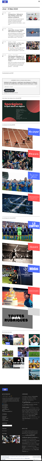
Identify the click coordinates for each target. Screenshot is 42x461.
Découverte (10, 28)
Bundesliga (24, 399)
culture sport (26, 437)
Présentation (4, 416)
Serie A (27, 415)
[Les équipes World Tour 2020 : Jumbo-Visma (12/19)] (34, 363)
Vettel (27, 451)
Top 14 (39, 417)
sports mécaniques (26, 449)
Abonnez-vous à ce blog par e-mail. (21, 80)
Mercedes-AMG (24, 444)
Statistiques (24, 417)
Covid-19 (23, 435)
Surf (27, 417)
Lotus (35, 443)
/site (5, 409)
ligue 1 (33, 443)
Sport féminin (32, 415)
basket (29, 432)
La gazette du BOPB (31, 409)
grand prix (33, 440)
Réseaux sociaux (5, 418)
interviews (27, 442)
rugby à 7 (23, 415)
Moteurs (23, 412)
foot (35, 439)
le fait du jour (30, 443)
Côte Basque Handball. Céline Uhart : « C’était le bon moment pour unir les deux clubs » (16, 58)
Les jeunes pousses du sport (31, 410)
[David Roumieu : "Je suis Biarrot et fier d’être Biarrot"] (34, 340)
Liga (38, 410)
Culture (35, 399)
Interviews (25, 407)
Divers (9, 12)
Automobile (35, 396)
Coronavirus (35, 433)
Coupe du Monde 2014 (30, 399)
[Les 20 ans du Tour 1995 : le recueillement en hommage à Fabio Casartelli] (34, 374)
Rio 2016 (26, 414)
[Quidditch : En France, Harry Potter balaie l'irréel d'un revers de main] (7, 351)
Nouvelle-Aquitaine (31, 444)
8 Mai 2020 (4, 12)
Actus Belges (24, 396)
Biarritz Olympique (29, 433)
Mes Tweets (4, 430)
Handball (35, 404)
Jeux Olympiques (32, 407)
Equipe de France (27, 439)
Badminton (31, 397)
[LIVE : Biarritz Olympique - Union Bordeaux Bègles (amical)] (34, 351)
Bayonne (33, 432)
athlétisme (30, 431)
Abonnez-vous (9, 90)
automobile (36, 430)
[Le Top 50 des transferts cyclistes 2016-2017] (7, 363)
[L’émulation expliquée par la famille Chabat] (23, 351)
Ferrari (32, 439)
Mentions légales (5, 420)
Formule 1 (31, 404)
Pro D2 (27, 446)
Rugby (36, 414)
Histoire (14, 41)
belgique (36, 432)
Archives (3, 419)
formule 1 (28, 440)
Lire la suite (20, 37)
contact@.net (7, 411)
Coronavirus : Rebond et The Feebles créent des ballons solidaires (15, 15)
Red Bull (30, 446)
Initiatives (31, 405)
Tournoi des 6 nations (34, 418)
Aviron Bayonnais (25, 397)
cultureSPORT (24, 400)
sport (32, 448)
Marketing (36, 411)
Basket (34, 397)
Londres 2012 (31, 411)
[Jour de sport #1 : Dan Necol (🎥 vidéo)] (18, 363)
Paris (35, 444)
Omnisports (32, 412)
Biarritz (23, 433)
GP (30, 440)
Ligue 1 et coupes (25, 411)
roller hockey (34, 446)
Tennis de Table (34, 417)
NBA (29, 412)
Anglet (26, 431)
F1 (30, 439)
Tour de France (26, 418)
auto (33, 431)
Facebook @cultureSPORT (7, 73)
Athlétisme (30, 396)
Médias (26, 412)
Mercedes (37, 443)
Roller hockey (31, 414)
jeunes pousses (31, 442)
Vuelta (23, 419)
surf (30, 449)
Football (10, 41)
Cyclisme (26, 402)
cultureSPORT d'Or (31, 400)
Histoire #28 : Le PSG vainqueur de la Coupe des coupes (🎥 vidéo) (16, 44)
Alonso (23, 430)
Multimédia (4, 417)
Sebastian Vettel (28, 448)
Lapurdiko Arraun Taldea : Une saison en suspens (16, 30)
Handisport (24, 405)
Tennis (30, 417)
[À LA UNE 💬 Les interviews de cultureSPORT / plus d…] (7, 340)
